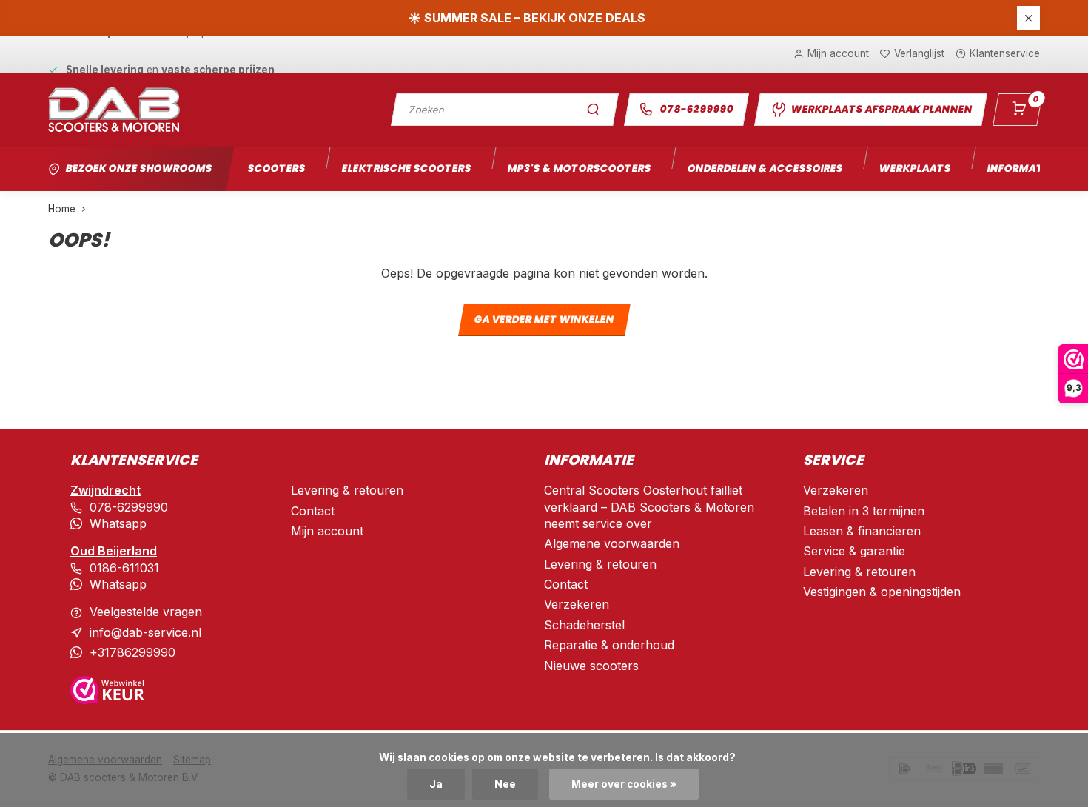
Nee (505, 784)
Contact (313, 510)
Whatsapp (118, 523)
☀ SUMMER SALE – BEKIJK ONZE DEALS (527, 17)
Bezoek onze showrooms (138, 168)
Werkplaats (915, 168)
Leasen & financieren (862, 530)
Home (61, 209)
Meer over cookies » (623, 784)
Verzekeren (576, 604)
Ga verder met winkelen (544, 320)
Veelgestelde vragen (146, 611)
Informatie (1019, 168)
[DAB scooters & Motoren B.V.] (114, 109)
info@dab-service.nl (145, 632)
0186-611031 (124, 567)
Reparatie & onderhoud (609, 644)
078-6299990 (697, 109)
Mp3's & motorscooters (579, 168)
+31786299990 (132, 652)
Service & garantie (854, 550)
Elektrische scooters (406, 168)
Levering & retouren (347, 490)
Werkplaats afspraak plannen (881, 109)
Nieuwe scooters (591, 665)
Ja (436, 784)
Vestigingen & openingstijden (882, 591)
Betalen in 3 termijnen (863, 510)
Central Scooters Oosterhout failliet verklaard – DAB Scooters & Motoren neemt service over (649, 507)
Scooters (276, 168)
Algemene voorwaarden (611, 543)
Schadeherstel (584, 624)
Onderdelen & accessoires (765, 168)
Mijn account (327, 530)
